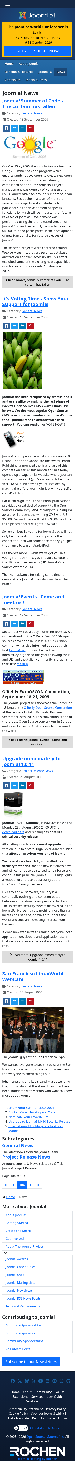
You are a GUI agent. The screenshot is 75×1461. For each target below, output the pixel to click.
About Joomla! (29, 64)
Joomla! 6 (45, 72)
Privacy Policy (56, 1409)
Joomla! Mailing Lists (20, 1282)
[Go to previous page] (13, 1185)
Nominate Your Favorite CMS (29, 1117)
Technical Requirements (23, 1306)
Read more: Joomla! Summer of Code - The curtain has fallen (38, 282)
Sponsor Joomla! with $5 (48, 1413)
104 (22, 1185)
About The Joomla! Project (24, 1246)
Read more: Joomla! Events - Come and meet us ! (38, 742)
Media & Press (36, 80)
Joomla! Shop (15, 1275)
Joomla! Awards (17, 1259)
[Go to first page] (6, 1185)
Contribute (13, 80)
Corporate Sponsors (20, 1333)
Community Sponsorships (24, 1341)
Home (9, 64)
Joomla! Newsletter (19, 1290)
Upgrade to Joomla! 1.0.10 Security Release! (39, 1121)
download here (13, 832)
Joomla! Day (17, 650)
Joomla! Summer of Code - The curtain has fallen (32, 103)
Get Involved (15, 1238)
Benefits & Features (19, 72)
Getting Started (17, 1223)
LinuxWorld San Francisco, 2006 (31, 1108)
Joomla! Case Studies (21, 1267)
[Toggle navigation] (7, 4)
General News (32, 113)
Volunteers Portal (18, 1349)
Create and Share (18, 1231)
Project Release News (37, 771)
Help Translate (18, 1418)
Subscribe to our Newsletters (31, 1361)
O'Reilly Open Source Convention (48, 708)
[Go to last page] (38, 1185)
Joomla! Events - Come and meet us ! (33, 599)
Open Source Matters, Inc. (46, 1436)
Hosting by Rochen (37, 1459)
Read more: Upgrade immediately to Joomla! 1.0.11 (38, 957)
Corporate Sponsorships (23, 1325)
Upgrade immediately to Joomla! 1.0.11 (31, 761)
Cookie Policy (18, 1413)
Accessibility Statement (26, 1409)
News (61, 72)
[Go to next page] (30, 1185)
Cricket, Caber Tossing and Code (31, 1112)
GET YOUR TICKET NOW (37, 50)
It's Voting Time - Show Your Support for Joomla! (35, 301)
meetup (22, 664)
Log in (62, 1418)
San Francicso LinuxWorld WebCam (33, 976)
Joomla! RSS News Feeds (23, 1298)
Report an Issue (43, 1418)
